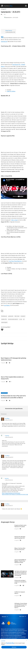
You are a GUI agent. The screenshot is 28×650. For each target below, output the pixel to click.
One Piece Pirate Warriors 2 (15, 261)
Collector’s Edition (11, 91)
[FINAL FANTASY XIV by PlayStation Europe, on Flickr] (11, 58)
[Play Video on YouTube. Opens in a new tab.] (10, 576)
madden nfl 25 (4, 319)
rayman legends (4, 322)
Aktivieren (14, 647)
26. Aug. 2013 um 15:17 (9, 419)
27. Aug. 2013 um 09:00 (9, 457)
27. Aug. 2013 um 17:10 (9, 505)
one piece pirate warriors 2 (13, 319)
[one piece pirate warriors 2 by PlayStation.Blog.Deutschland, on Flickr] (11, 249)
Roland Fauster (8, 30)
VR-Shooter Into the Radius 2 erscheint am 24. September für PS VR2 (20, 582)
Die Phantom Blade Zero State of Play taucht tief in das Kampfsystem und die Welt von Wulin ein (13, 396)
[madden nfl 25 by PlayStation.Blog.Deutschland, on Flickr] (11, 107)
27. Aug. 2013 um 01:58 (9, 437)
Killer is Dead (14, 220)
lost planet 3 (23, 316)
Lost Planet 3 (7, 305)
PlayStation (8, 6)
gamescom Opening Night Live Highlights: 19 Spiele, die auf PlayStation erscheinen (20, 561)
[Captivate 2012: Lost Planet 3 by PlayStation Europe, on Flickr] (11, 285)
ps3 (23, 319)
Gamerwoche (4, 41)
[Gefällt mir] (9, 362)
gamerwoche (10, 316)
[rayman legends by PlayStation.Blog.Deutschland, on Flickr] (11, 148)
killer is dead (17, 316)
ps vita (20, 319)
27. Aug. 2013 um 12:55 (9, 479)
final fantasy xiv (4, 316)
